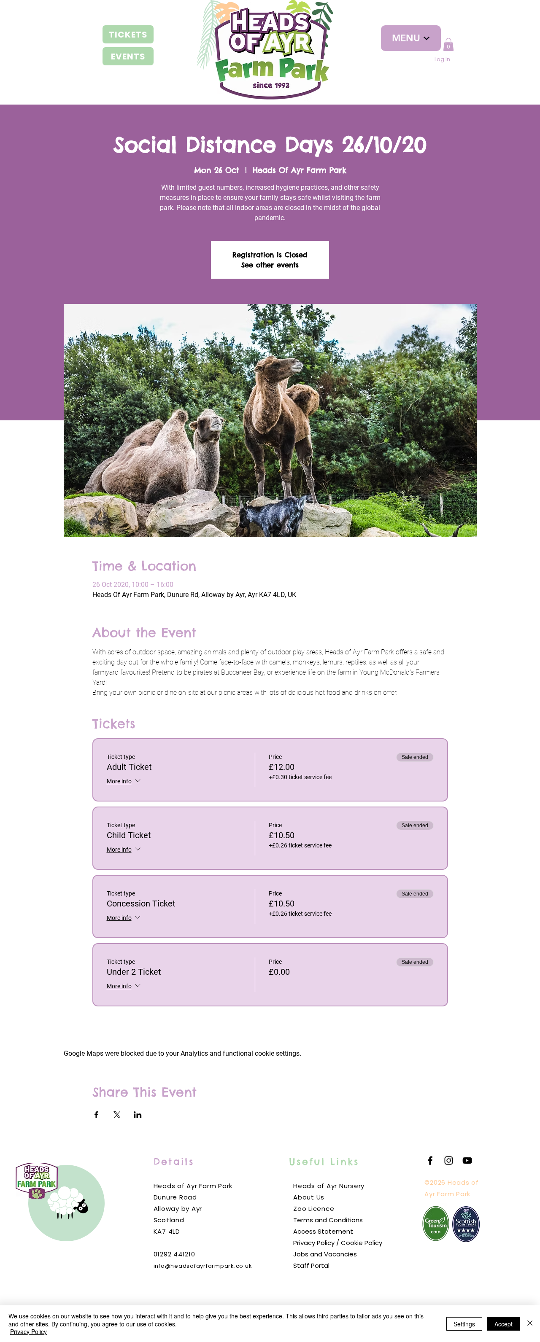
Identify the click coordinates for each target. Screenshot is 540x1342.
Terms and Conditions (328, 1220)
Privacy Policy (28, 1331)
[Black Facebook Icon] (430, 1160)
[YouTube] (467, 1160)
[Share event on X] (117, 1114)
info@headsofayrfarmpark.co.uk (203, 1266)
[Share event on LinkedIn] (138, 1114)
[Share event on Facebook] (96, 1114)
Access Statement (323, 1231)
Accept (503, 1324)
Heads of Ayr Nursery (328, 1185)
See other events (270, 265)
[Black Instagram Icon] (448, 1160)
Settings (464, 1324)
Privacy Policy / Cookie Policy (337, 1242)
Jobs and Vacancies (325, 1254)
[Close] (530, 1323)
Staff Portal (311, 1265)
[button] (448, 44)
